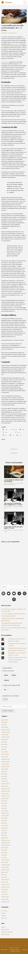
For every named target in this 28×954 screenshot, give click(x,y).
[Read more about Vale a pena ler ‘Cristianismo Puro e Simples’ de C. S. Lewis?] (14, 494)
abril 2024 (4, 778)
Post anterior (13, 449)
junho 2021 (4, 833)
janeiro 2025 (4, 756)
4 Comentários (7, 506)
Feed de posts (5, 929)
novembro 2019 (5, 864)
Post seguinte (14, 453)
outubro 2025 (5, 734)
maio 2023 (4, 806)
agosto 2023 (4, 798)
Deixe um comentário (9, 483)
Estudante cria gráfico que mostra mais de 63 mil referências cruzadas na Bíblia (17, 659)
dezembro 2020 (5, 840)
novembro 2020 (5, 842)
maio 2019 (4, 877)
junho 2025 (4, 744)
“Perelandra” (4, 62)
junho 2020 (4, 852)
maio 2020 (4, 855)
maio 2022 (4, 820)
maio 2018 (4, 892)
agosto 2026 (4, 719)
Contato (18, 942)
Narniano (8, 2)
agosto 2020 (4, 847)
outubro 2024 (5, 764)
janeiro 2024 (4, 786)
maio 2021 (4, 835)
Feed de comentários (7, 932)
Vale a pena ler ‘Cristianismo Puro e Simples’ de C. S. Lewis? (13, 504)
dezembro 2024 (5, 759)
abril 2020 (4, 857)
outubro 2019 (4, 867)
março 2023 (4, 810)
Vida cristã (4, 918)
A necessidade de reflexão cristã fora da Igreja (13, 480)
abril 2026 (4, 724)
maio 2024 (4, 776)
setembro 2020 (5, 845)
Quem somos (18, 940)
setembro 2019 (5, 869)
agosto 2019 (4, 872)
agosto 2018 (4, 889)
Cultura (3, 913)
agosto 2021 (4, 828)
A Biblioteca (10, 942)
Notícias (3, 915)
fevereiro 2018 (5, 896)
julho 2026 (4, 722)
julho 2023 (4, 801)
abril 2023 (4, 808)
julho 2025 (4, 742)
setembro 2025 (5, 737)
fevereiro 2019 (5, 879)
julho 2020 (4, 850)
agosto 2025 (4, 739)
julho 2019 (4, 874)
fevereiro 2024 (5, 783)
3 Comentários (7, 530)
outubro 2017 (4, 899)
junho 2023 (4, 803)
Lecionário (24, 949)
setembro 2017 (5, 901)
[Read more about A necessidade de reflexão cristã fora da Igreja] (14, 471)
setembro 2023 (5, 796)
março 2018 (4, 894)
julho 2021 (4, 830)
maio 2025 (4, 747)
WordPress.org (5, 934)
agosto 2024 (4, 769)
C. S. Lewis (17, 483)
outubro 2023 (5, 793)
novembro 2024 (5, 761)
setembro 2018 (5, 887)
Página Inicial (9, 940)
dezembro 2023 (5, 788)
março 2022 (4, 825)
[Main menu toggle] (25, 2)
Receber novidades (8, 710)
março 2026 (4, 727)
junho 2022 (4, 818)
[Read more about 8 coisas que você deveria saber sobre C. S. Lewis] (14, 518)
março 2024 (4, 781)
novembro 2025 (5, 732)
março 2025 (4, 751)
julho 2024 (4, 771)
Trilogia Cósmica (15, 44)
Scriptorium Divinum (15, 949)
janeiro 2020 (4, 862)
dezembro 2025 (5, 729)
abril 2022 (4, 823)
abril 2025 (4, 749)
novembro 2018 (5, 884)
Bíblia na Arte (4, 949)
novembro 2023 (5, 791)
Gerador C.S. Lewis (15, 951)
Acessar (3, 927)
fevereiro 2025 (5, 754)
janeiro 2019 (4, 882)
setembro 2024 (5, 766)
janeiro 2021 (4, 837)
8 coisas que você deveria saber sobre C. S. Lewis (13, 527)
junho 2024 (4, 774)
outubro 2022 (5, 815)
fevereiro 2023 (5, 813)
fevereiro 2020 (5, 860)
